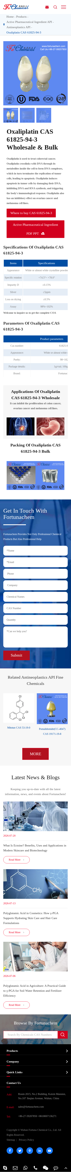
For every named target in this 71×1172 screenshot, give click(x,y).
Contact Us (14, 1083)
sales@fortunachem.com (31, 1106)
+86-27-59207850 (27, 1116)
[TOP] (66, 1168)
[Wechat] (46, 1168)
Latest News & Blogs (35, 777)
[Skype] (5, 1168)
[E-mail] (15, 1168)
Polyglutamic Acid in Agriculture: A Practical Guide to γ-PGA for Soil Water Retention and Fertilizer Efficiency (34, 990)
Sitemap (11, 1139)
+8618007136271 (47, 1116)
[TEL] (35, 1168)
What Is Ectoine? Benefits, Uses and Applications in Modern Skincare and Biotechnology (34, 848)
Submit (16, 655)
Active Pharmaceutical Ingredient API (29, 22)
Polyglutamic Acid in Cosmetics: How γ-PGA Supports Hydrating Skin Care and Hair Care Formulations (30, 918)
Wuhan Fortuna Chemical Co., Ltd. (34, 1132)
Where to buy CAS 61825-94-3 (31, 213)
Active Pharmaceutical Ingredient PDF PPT (35, 229)
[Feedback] (56, 1168)
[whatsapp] (25, 1168)
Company (13, 1061)
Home (10, 16)
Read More (16, 859)
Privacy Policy (26, 1139)
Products (21, 16)
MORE (35, 754)
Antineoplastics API (18, 27)
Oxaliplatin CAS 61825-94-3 (23, 32)
